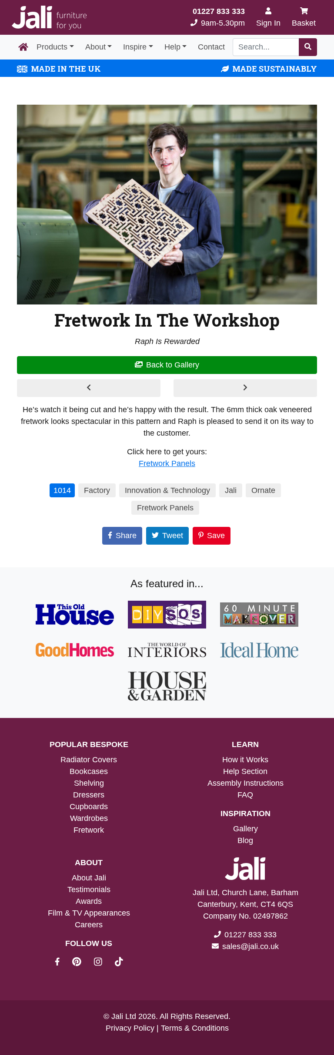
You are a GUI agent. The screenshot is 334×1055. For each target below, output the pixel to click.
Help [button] (172, 47)
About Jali (89, 877)
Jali (231, 490)
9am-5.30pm (219, 17)
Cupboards (89, 806)
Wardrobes (89, 818)
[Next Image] (245, 388)
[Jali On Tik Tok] (119, 963)
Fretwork (88, 830)
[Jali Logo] (49, 17)
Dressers (88, 794)
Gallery (245, 828)
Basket (304, 23)
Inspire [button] (135, 47)
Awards (89, 901)
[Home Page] (23, 47)
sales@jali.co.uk (250, 946)
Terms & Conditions (195, 1028)
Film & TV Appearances (89, 913)
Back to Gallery (172, 364)
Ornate (263, 490)
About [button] (95, 47)
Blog (245, 840)
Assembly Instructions (245, 783)
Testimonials (88, 889)
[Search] (308, 47)
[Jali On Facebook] (62, 963)
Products (52, 47)
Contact (211, 47)
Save (216, 535)
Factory (97, 490)
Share (126, 535)
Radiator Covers (88, 759)
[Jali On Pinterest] (82, 963)
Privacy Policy (130, 1028)
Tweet (172, 535)
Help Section (245, 771)
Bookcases (89, 771)
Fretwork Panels (167, 463)
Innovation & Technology (167, 490)
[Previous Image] (88, 388)
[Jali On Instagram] (103, 963)
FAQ (245, 794)
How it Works (245, 759)
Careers (89, 924)
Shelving (89, 783)
